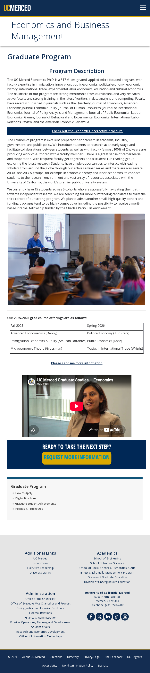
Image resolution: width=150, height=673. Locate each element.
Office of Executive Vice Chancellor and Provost (41, 603)
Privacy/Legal (91, 657)
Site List (103, 665)
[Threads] (125, 616)
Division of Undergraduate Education (107, 582)
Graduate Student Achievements (35, 503)
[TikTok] (116, 616)
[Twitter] (99, 616)
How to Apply (23, 493)
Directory (73, 657)
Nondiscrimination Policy (77, 665)
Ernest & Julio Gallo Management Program (107, 572)
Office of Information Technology (40, 636)
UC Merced (40, 558)
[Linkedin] (108, 617)
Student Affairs (40, 627)
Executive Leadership (40, 568)
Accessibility (49, 665)
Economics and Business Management (60, 32)
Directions (55, 657)
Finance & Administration (40, 617)
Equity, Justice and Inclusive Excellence (40, 608)
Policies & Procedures (29, 509)
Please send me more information (77, 363)
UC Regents (134, 657)
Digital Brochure (25, 498)
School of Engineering (107, 558)
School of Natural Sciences (107, 563)
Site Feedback (113, 657)
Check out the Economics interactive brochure (87, 131)
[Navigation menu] (143, 8)
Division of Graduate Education (107, 577)
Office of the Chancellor (40, 599)
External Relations (40, 613)
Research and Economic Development (40, 631)
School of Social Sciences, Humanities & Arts (107, 568)
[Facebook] (91, 617)
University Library (40, 572)
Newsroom (40, 563)
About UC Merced (33, 657)
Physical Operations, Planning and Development (40, 622)
